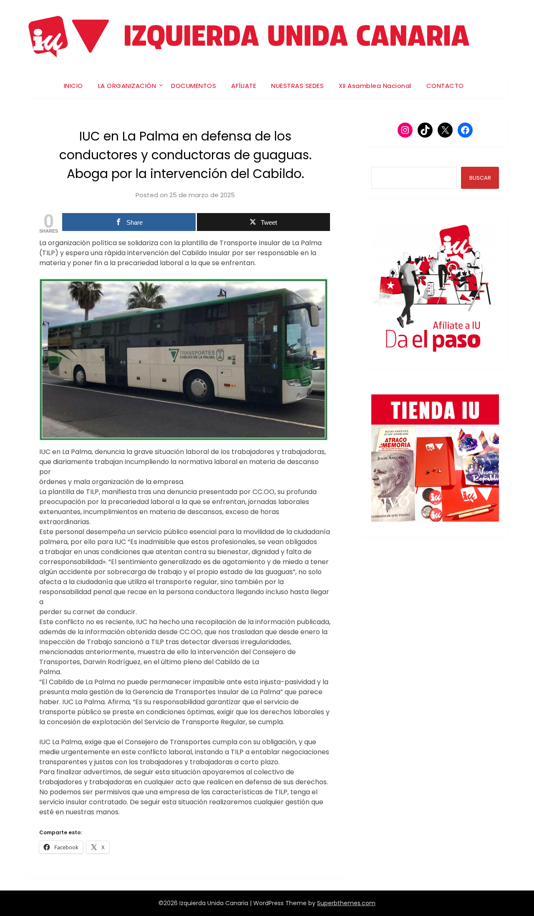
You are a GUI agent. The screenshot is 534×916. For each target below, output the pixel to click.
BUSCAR (480, 178)
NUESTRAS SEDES (297, 85)
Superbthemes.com (346, 903)
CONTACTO (445, 85)
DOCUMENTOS (193, 85)
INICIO (73, 85)
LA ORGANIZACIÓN (127, 85)
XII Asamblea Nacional (375, 85)
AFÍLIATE (243, 85)
